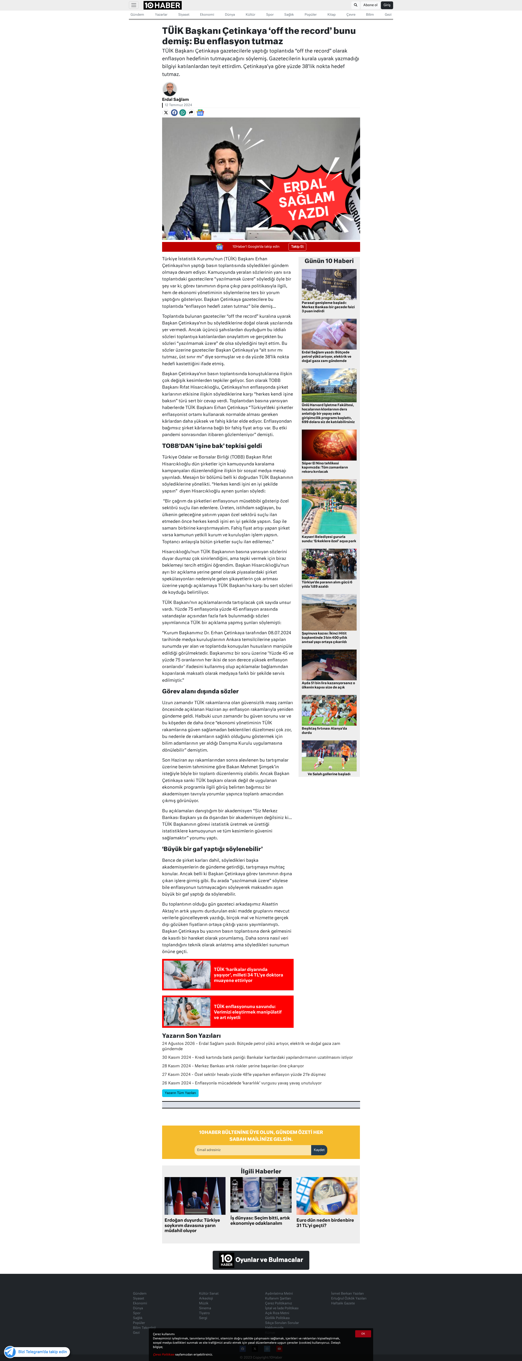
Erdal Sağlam (175, 100)
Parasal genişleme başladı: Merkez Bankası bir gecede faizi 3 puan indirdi (328, 307)
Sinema (205, 1308)
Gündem (137, 14)
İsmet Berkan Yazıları (347, 1293)
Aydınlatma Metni (279, 1293)
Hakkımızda (274, 1328)
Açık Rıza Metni (277, 1313)
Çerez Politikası (164, 1354)
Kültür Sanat (209, 1293)
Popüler (311, 14)
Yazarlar (161, 14)
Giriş (387, 5)
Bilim (370, 14)
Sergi (203, 1318)
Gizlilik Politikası (277, 1318)
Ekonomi (207, 14)
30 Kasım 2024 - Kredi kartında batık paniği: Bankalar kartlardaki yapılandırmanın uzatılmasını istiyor (257, 1058)
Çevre (350, 14)
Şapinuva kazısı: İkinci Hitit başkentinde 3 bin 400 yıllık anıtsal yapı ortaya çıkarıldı (324, 638)
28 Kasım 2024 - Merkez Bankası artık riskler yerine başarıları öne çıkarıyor (233, 1066)
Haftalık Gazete (343, 1303)
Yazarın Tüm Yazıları (180, 1093)
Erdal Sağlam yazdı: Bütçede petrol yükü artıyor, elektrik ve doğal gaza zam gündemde (326, 357)
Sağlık (289, 14)
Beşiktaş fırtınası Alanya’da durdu (324, 731)
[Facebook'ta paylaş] (174, 112)
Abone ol (370, 5)
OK (363, 1334)
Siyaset (183, 14)
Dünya (230, 14)
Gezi (388, 14)
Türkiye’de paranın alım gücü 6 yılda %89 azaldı (327, 584)
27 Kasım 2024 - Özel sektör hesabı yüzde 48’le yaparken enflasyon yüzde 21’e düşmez (244, 1075)
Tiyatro (204, 1313)
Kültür (250, 14)
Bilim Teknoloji (144, 1328)
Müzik (203, 1303)
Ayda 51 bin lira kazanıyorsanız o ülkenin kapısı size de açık (328, 685)
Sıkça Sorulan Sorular (282, 1323)
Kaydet (319, 1150)
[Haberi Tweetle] (166, 112)
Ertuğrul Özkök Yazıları (348, 1298)
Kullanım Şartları (278, 1298)
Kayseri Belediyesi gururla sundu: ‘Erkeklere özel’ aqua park (329, 539)
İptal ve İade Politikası (282, 1308)
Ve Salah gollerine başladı (329, 774)
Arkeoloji (206, 1298)
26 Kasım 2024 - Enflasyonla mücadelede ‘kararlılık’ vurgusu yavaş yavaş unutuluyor (242, 1083)
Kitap (331, 14)
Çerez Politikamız (278, 1303)
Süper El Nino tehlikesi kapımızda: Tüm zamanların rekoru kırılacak (325, 468)
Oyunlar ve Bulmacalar (268, 1260)
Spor (270, 14)
